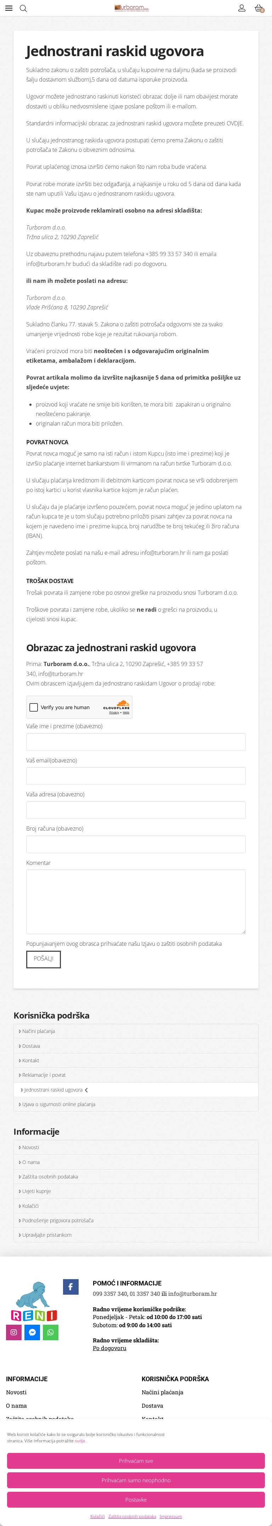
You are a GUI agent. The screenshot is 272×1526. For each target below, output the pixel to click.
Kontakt (30, 1060)
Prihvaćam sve (136, 1460)
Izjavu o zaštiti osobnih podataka (181, 944)
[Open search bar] (23, 8)
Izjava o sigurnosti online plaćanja (58, 1104)
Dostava (31, 1046)
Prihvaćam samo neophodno (136, 1480)
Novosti (30, 1147)
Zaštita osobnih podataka (132, 1516)
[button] (9, 8)
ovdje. (80, 1441)
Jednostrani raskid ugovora (53, 1089)
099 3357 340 (110, 1293)
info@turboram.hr (48, 264)
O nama (31, 1162)
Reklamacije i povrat (44, 1074)
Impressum (171, 1516)
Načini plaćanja (38, 1031)
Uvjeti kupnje (36, 1191)
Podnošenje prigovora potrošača (58, 1220)
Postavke (136, 1499)
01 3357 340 (145, 1293)
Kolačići (97, 1516)
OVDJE (235, 123)
